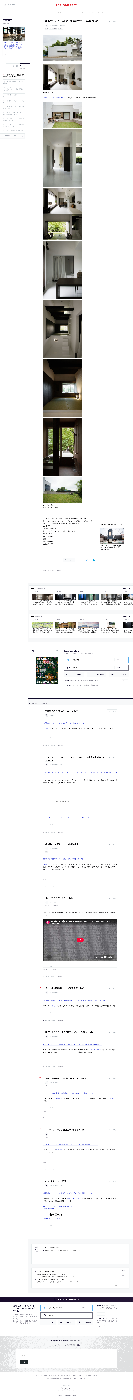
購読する (24, 1362)
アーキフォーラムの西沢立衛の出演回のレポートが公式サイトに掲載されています (69, 1144)
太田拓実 (61, 28)
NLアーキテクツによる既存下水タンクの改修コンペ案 (13, 113)
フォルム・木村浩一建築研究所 (53, 98)
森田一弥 (111, 1098)
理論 (47, 1085)
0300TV (81, 818)
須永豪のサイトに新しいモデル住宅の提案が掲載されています (63, 859)
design (52, 715)
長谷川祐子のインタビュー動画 (13, 101)
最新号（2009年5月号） (73, 1198)
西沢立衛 (59, 1150)
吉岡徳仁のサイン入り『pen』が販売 (14, 82)
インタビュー (49, 905)
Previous (19, 54)
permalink (60, 576)
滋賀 (51, 28)
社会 (47, 851)
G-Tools (58, 1218)
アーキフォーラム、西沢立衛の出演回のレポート (13, 125)
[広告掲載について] (52, 651)
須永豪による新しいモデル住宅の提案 (13, 96)
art (51, 902)
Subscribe (123, 674)
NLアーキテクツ (94, 1050)
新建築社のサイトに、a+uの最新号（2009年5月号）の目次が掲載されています (68, 1193)
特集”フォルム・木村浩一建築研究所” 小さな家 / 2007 (13, 76)
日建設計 (53, 1006)
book (61, 1185)
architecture (54, 25)
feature (62, 25)
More (124, 680)
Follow (118, 659)
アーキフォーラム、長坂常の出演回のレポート (13, 119)
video (61, 764)
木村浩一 (55, 28)
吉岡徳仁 (46, 728)
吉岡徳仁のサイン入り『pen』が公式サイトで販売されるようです (64, 723)
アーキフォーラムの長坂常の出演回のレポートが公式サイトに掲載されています (69, 1093)
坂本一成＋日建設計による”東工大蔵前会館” (13, 107)
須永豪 (45, 864)
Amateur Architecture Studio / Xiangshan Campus (58, 818)
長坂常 (58, 1098)
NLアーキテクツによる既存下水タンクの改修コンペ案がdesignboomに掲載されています (71, 1044)
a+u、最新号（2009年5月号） (15, 131)
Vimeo (90, 818)
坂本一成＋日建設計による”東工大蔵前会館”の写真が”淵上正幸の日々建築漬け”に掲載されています (75, 1000)
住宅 (47, 28)
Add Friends (100, 674)
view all (125, 588)
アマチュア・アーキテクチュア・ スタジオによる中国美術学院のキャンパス (14, 89)
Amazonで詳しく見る (49, 1219)
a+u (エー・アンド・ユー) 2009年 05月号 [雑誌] (58, 1206)
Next (22, 54)
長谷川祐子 (56, 905)
